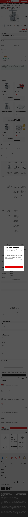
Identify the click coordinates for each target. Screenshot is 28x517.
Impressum (9, 258)
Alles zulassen (14, 266)
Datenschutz (6, 258)
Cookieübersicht (11, 258)
